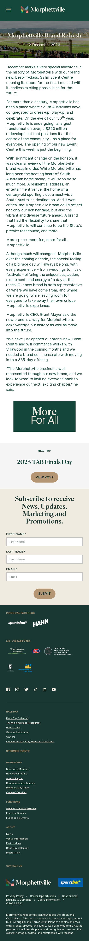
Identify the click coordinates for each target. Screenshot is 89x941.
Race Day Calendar (17, 718)
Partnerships (13, 843)
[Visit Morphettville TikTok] (35, 689)
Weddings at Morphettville (21, 808)
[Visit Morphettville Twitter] (26, 689)
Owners (10, 736)
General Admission (17, 732)
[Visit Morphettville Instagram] (17, 689)
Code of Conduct (16, 792)
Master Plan (13, 852)
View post (45, 477)
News (9, 834)
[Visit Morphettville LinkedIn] (44, 689)
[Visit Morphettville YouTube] (52, 689)
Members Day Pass (17, 787)
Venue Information (17, 838)
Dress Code (13, 727)
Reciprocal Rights (16, 773)
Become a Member (17, 769)
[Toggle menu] (8, 9)
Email (11, 569)
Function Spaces (16, 813)
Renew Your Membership (20, 783)
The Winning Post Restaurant (23, 722)
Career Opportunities (43, 896)
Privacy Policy (15, 896)
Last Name (15, 551)
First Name (16, 534)
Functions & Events (17, 817)
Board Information (49, 899)
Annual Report (14, 778)
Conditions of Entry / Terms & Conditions (30, 741)
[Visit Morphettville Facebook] (9, 689)
